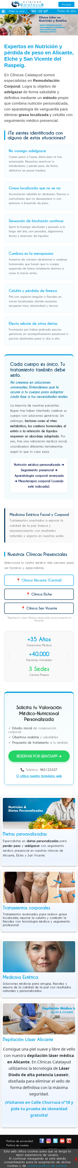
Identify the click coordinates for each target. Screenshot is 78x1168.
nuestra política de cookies (47, 1165)
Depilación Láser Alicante (28, 1039)
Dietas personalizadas (25, 833)
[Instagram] (48, 1140)
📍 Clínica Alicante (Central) (39, 580)
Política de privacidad (19, 1141)
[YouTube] (62, 1140)
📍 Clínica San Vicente (39, 608)
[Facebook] (42, 1140)
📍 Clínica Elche (39, 594)
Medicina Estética (20, 977)
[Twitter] (55, 1140)
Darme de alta (66, 11)
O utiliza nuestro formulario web (39, 776)
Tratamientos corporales (26, 907)
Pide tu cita (16, 11)
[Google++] (69, 1140)
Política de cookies (17, 1145)
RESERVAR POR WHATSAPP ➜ (39, 756)
